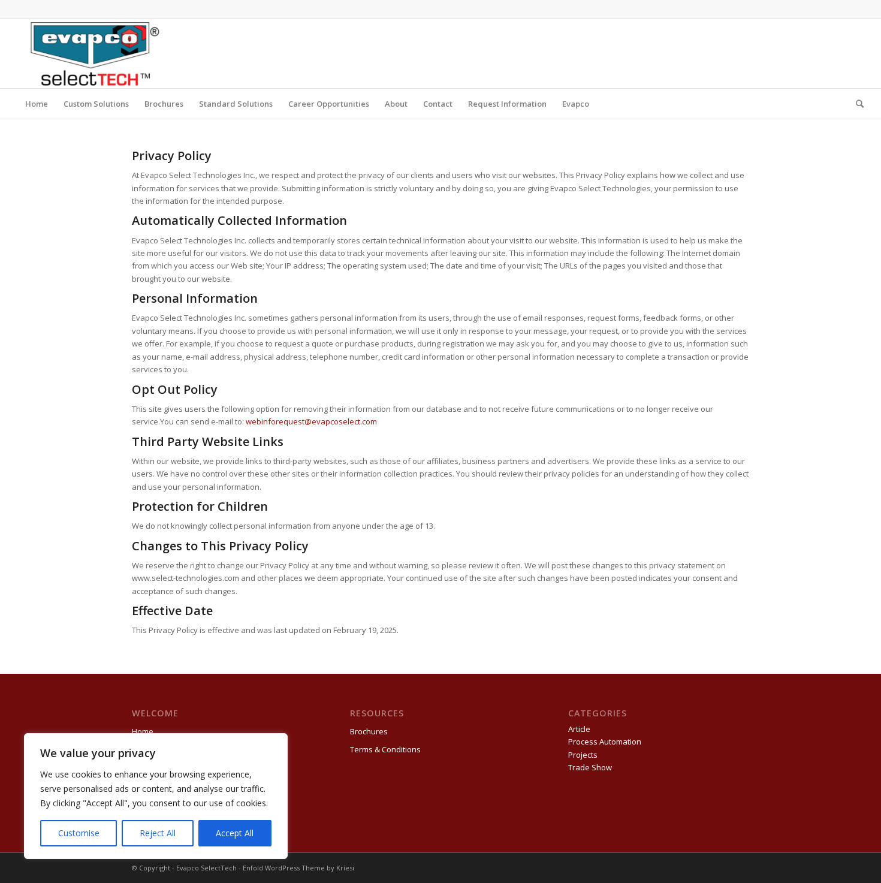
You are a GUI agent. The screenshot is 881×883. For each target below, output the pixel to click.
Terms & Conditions (385, 749)
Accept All (235, 833)
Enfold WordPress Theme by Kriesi (298, 867)
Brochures (369, 731)
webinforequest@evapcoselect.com (310, 421)
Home (142, 731)
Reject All (158, 833)
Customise (78, 833)
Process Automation (604, 741)
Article (579, 729)
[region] (156, 796)
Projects (583, 754)
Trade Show (590, 767)
